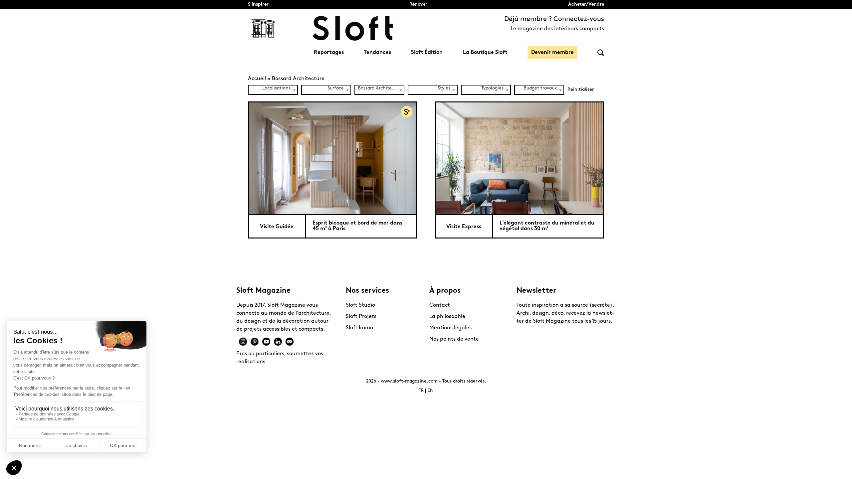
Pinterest (255, 342)
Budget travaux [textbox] (540, 88)
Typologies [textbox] (492, 88)
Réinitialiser (580, 89)
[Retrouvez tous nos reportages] (263, 28)
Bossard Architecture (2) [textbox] (381, 88)
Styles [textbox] (444, 88)
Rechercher (600, 52)
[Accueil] (353, 28)
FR (421, 390)
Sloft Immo (359, 328)
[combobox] (273, 90)
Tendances (377, 52)
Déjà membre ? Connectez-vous (554, 19)
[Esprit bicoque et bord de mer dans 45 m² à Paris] (332, 157)
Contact (439, 305)
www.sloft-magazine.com (409, 381)
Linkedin (278, 342)
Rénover (418, 4)
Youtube (266, 342)
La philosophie (447, 316)
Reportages (329, 52)
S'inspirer (258, 4)
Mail (290, 342)
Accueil (257, 78)
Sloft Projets (361, 316)
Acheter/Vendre (586, 4)
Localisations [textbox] (276, 88)
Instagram (243, 342)
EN (430, 390)
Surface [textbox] (335, 88)
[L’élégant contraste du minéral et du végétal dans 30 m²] (519, 157)
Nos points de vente (454, 339)
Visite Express (463, 227)
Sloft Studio (360, 305)
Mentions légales (450, 328)
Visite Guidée (277, 227)
